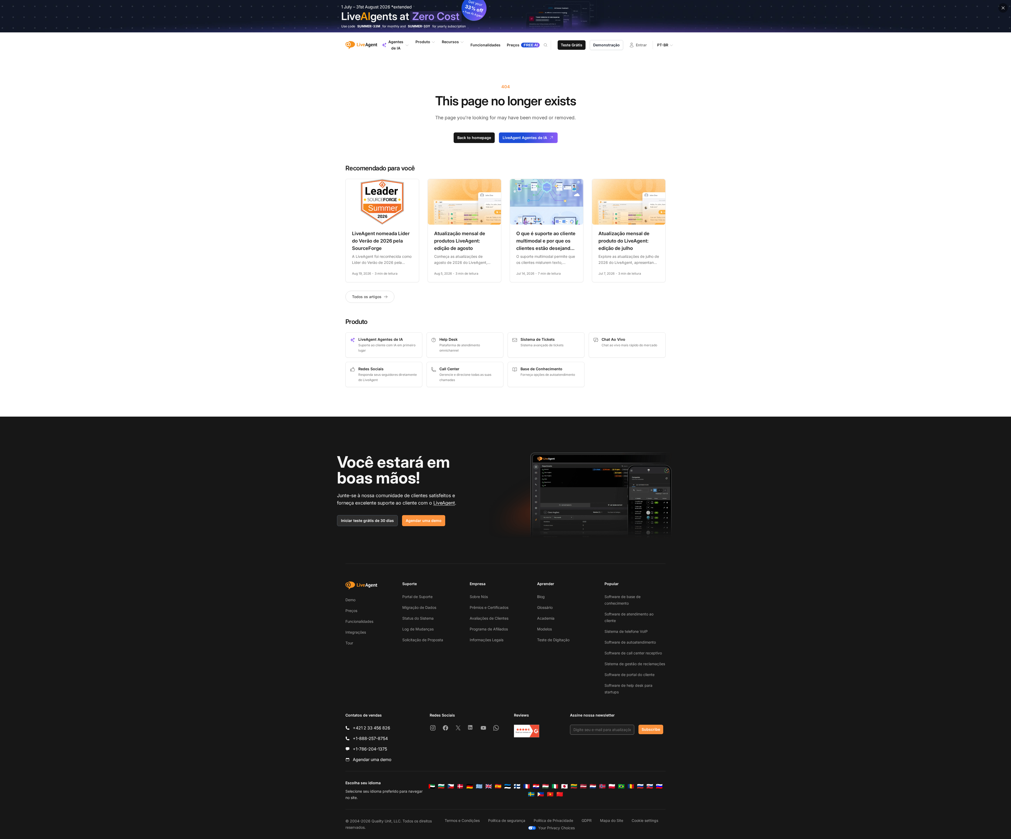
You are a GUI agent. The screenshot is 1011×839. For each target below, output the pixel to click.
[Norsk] (602, 786)
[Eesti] (507, 786)
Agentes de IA (395, 45)
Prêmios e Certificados (489, 607)
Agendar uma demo (424, 520)
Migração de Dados (419, 607)
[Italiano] (555, 786)
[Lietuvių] (574, 786)
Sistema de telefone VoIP (626, 631)
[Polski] (612, 786)
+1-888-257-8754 (370, 738)
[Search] (548, 45)
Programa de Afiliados (489, 629)
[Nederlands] (593, 786)
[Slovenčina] (650, 786)
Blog (541, 596)
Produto (422, 42)
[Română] (631, 786)
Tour (349, 643)
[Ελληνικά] (479, 786)
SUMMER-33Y (419, 26)
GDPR (587, 820)
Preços (351, 610)
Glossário (545, 607)
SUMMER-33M (368, 26)
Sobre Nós (479, 596)
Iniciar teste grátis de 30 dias (367, 520)
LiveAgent (444, 503)
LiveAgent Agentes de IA (525, 137)
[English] (488, 786)
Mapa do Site (611, 820)
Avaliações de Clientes (489, 618)
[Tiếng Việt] (550, 794)
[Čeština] (451, 786)
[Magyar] (545, 786)
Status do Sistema (418, 618)
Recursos (450, 42)
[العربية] (432, 786)
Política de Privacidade (553, 820)
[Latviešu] (583, 786)
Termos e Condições (462, 820)
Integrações (355, 632)
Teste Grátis (571, 45)
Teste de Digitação (553, 640)
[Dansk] (460, 786)
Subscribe (651, 729)
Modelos (544, 629)
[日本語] (564, 786)
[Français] (526, 786)
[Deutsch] (470, 786)
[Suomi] (517, 786)
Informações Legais (486, 640)
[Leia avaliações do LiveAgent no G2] (526, 731)
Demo (350, 600)
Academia (545, 618)
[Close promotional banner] (1003, 8)
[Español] (498, 786)
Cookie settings (645, 820)
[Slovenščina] (659, 786)
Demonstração (606, 45)
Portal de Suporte (417, 596)
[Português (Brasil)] (621, 786)
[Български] (441, 786)
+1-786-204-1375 (370, 749)
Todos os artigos (366, 296)
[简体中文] (560, 794)
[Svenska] (531, 794)
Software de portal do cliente (629, 674)
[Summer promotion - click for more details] (505, 16)
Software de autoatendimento (630, 642)
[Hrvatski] (536, 786)
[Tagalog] (541, 794)
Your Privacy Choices (556, 828)
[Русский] (640, 786)
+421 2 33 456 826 (371, 728)
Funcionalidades (359, 621)
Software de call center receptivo (633, 653)
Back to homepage (474, 137)
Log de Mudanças (418, 629)
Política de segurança (506, 820)
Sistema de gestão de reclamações (634, 664)
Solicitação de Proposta (422, 640)
